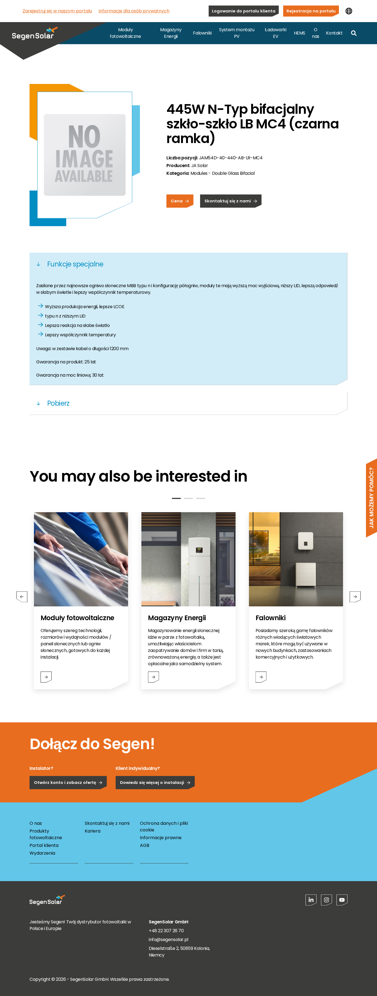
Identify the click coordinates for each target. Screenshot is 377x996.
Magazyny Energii (170, 33)
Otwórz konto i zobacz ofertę (65, 782)
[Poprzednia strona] (21, 596)
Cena (177, 201)
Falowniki (202, 33)
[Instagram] (326, 899)
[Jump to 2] (188, 498)
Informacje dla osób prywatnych (134, 11)
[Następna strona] (355, 596)
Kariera (92, 831)
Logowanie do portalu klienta (243, 11)
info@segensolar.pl (168, 939)
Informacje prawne (161, 837)
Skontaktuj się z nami (228, 201)
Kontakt (334, 33)
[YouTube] (341, 899)
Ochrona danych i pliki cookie (164, 826)
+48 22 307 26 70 (166, 931)
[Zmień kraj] (348, 11)
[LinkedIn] (311, 899)
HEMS (299, 33)
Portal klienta (44, 845)
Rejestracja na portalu (311, 11)
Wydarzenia (42, 853)
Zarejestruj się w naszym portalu (57, 11)
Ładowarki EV (275, 33)
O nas (315, 33)
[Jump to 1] (176, 498)
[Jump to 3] (200, 498)
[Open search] (353, 33)
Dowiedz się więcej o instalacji (152, 782)
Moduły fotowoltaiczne (125, 33)
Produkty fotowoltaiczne (46, 834)
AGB (144, 845)
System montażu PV (236, 33)
